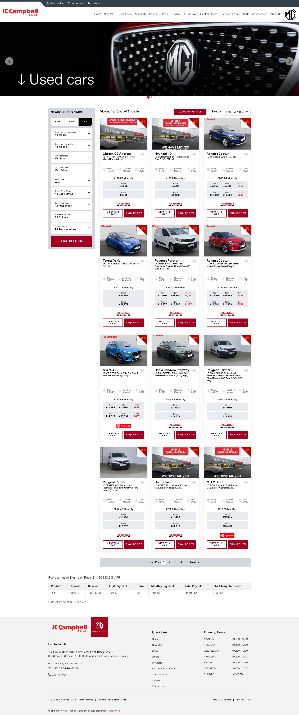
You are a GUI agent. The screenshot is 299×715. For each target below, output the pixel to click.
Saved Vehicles (57, 3)
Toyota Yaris (121, 263)
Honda (153, 14)
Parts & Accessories (254, 14)
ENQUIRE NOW (134, 213)
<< (151, 562)
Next (193, 562)
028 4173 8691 (77, 4)
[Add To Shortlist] (142, 157)
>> (199, 562)
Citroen (164, 14)
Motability (140, 14)
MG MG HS (222, 485)
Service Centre (230, 14)
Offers (155, 657)
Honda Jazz (172, 485)
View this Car (113, 213)
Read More (114, 711)
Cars (57, 121)
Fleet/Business (208, 14)
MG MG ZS (120, 373)
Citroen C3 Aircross (119, 156)
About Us (275, 14)
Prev (158, 562)
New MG (109, 14)
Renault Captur (221, 155)
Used (155, 651)
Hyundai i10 (172, 156)
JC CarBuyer (190, 14)
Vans (71, 121)
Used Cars (124, 14)
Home (97, 14)
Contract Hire (159, 674)
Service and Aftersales (164, 669)
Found (71, 241)
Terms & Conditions (222, 700)
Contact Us (158, 686)
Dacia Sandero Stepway (172, 373)
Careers (98, 3)
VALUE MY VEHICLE (190, 112)
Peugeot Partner (172, 264)
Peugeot (175, 14)
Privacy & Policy (243, 700)
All (85, 121)
